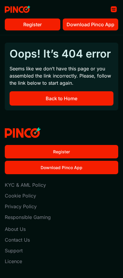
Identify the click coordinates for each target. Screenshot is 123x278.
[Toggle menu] (113, 9)
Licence (13, 261)
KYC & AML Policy (25, 185)
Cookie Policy (20, 196)
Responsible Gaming (28, 217)
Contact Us (17, 240)
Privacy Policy (21, 206)
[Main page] (17, 9)
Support (14, 251)
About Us (15, 229)
